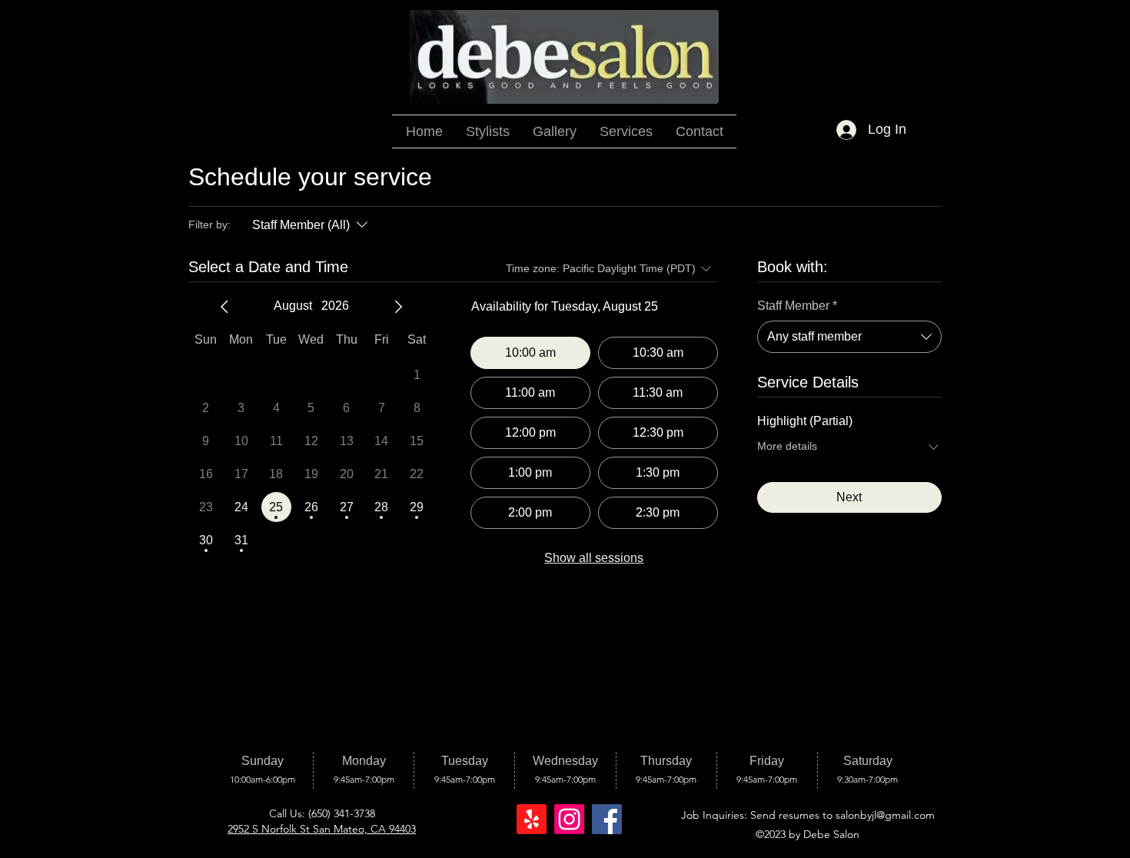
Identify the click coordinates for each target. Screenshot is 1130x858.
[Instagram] (569, 819)
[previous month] (224, 307)
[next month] (398, 307)
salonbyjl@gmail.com (885, 815)
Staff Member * (797, 305)
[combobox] (849, 337)
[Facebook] (607, 819)
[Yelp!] (532, 819)
